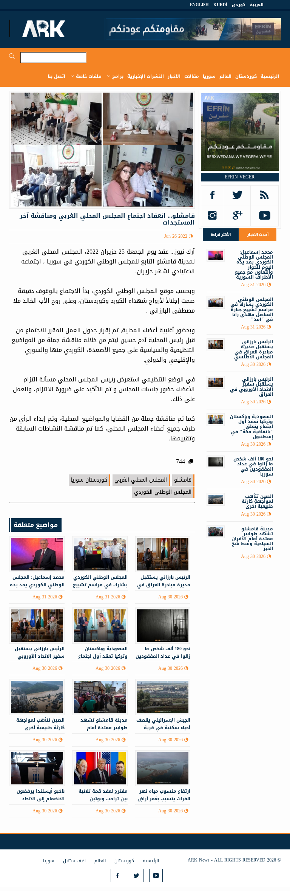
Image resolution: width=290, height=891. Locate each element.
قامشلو (182, 480)
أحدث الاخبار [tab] (257, 234)
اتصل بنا (56, 76)
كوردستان (246, 76)
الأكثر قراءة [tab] (221, 234)
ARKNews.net (45, 28)
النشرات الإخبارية (145, 76)
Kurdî (220, 5)
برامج (117, 76)
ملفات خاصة (89, 76)
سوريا (209, 76)
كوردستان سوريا (89, 480)
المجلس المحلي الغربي (140, 480)
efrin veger (240, 177)
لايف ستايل (74, 861)
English (199, 5)
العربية (257, 5)
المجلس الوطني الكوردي (162, 492)
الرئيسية (270, 76)
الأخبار (174, 76)
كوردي (238, 5)
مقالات (191, 76)
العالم (225, 76)
